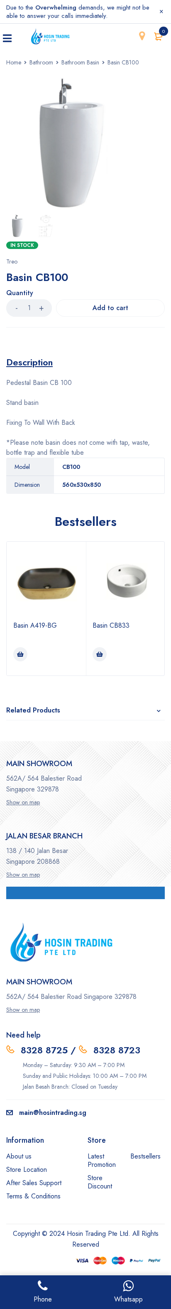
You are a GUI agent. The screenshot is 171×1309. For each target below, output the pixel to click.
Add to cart (110, 308)
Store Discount (100, 1182)
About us (19, 1156)
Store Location (26, 1169)
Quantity (19, 293)
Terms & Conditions (33, 1196)
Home (13, 62)
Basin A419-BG (35, 625)
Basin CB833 (111, 625)
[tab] (29, 362)
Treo (11, 261)
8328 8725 (44, 1050)
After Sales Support (33, 1183)
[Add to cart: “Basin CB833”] (100, 654)
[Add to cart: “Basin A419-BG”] (20, 654)
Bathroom (41, 62)
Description (29, 362)
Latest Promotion (102, 1160)
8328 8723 (116, 1050)
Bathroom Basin (80, 62)
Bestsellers (145, 1156)
